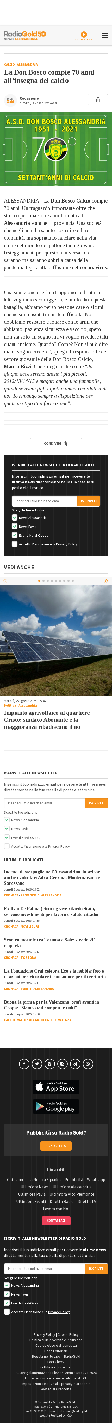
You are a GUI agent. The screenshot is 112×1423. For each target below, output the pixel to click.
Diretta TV (87, 1201)
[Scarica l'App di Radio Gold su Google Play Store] (56, 1106)
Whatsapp (96, 1180)
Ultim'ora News (35, 1187)
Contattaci (56, 1221)
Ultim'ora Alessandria (72, 1187)
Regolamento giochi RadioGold (56, 1356)
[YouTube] (50, 1064)
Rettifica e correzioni (56, 1367)
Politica (10, 705)
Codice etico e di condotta (56, 1345)
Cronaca (11, 895)
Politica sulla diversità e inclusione (56, 1340)
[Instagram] (62, 1064)
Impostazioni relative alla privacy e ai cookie (56, 1383)
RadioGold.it (69, 1402)
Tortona (28, 957)
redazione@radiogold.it (74, 1411)
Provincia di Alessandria (41, 895)
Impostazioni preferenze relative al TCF (56, 1378)
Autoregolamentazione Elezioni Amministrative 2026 (56, 1372)
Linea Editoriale (56, 1351)
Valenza (64, 1020)
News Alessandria (32, 518)
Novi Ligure (30, 926)
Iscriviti (89, 501)
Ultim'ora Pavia (32, 1194)
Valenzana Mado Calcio (36, 1020)
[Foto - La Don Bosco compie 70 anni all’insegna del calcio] (56, 149)
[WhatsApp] (88, 1064)
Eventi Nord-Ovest (33, 535)
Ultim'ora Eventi (31, 1201)
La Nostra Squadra (44, 1180)
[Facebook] (24, 1064)
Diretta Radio (62, 1201)
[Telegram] (75, 1064)
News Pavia (27, 526)
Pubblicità (74, 1180)
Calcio (9, 64)
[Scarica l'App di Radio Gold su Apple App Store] (56, 1087)
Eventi (26, 989)
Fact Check (56, 1362)
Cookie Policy (68, 1334)
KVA (69, 1415)
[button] (107, 580)
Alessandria (27, 64)
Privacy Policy (67, 544)
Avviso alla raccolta (56, 1389)
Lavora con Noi (56, 1209)
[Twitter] (37, 1064)
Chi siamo (15, 1180)
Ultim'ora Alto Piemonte (71, 1194)
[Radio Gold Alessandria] (25, 35)
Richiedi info (56, 1146)
